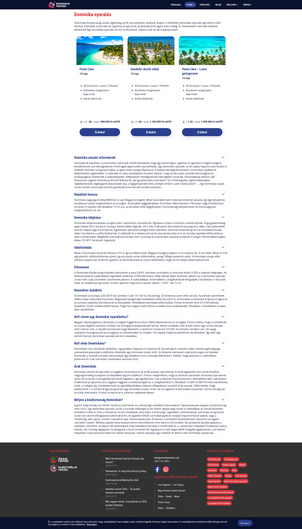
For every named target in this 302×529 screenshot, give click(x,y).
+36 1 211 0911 (162, 461)
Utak (189, 4)
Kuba (234, 470)
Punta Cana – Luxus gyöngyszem (194, 71)
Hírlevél (205, 4)
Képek (246, 4)
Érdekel (100, 132)
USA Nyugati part (231, 459)
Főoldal (176, 4)
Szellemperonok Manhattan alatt (122, 480)
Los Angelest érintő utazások (220, 497)
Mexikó (242, 464)
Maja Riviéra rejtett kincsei (171, 490)
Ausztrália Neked (63, 468)
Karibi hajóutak (214, 481)
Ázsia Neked (59, 459)
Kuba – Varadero (166, 508)
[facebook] (157, 469)
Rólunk (231, 4)
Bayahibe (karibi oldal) (145, 69)
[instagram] (166, 469)
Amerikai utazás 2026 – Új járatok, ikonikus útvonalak (122, 490)
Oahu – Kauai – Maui (168, 496)
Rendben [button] (245, 523)
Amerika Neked (64, 5)
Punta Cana (87, 69)
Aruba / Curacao (214, 475)
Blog (218, 4)
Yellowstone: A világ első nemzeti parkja (125, 471)
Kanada (228, 475)
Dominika (224, 470)
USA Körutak (213, 464)
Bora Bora (212, 470)
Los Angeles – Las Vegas (171, 484)
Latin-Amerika (240, 475)
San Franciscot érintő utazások (220, 492)
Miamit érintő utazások (217, 486)
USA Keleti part (214, 459)
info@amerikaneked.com (166, 457)
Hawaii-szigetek (229, 464)
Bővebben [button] (92, 524)
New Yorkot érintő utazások (235, 481)
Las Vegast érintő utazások (219, 503)
